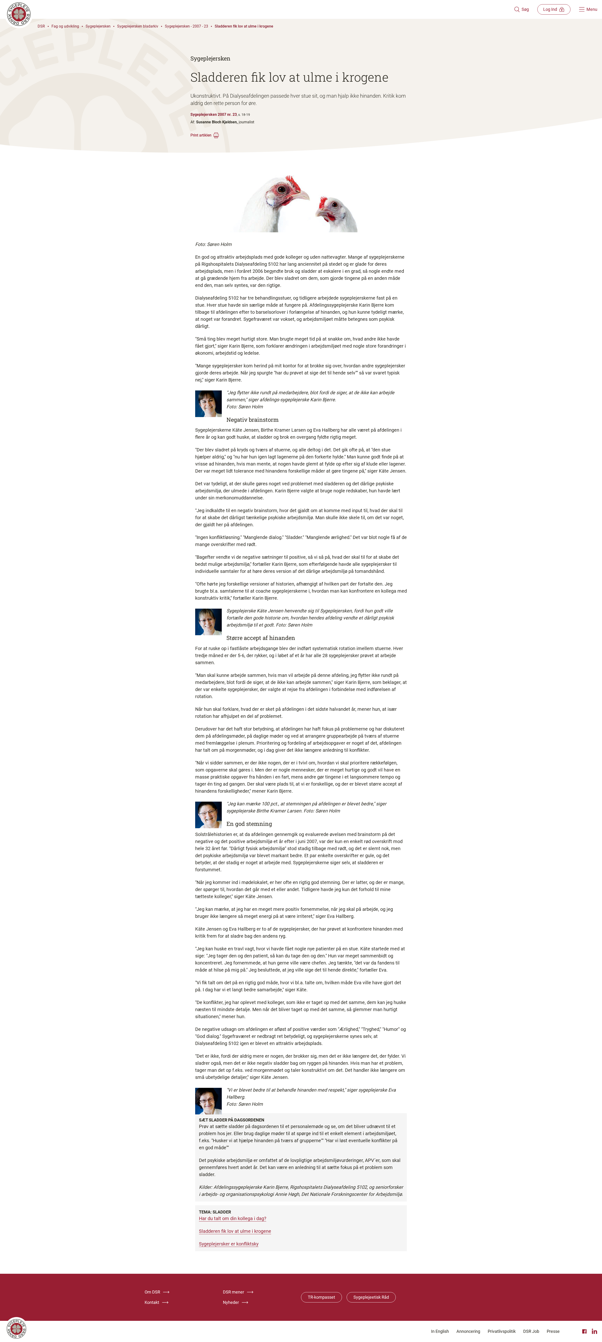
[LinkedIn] (594, 1331)
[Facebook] (585, 1331)
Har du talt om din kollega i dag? (232, 1218)
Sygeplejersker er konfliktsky (228, 1244)
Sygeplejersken (98, 26)
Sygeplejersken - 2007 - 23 (186, 26)
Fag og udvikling (65, 26)
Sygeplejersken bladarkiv (137, 26)
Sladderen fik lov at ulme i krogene (244, 26)
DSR (41, 26)
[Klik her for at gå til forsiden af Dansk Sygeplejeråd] (259, 9)
